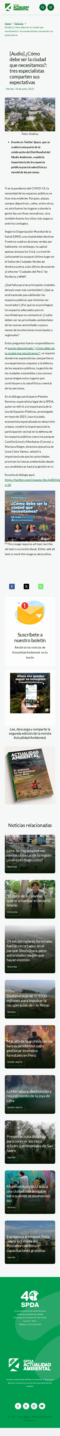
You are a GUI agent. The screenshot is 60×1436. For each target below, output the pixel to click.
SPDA (26, 1416)
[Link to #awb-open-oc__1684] (50, 7)
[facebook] (18, 1406)
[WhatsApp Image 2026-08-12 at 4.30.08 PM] (30, 748)
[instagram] (34, 1406)
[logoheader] (17, 4)
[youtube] (42, 1406)
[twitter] (26, 1406)
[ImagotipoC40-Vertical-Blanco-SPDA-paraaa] (30, 1291)
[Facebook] (11, 586)
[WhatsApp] (40, 586)
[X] (26, 586)
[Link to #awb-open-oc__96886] (42, 7)
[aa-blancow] (30, 1359)
